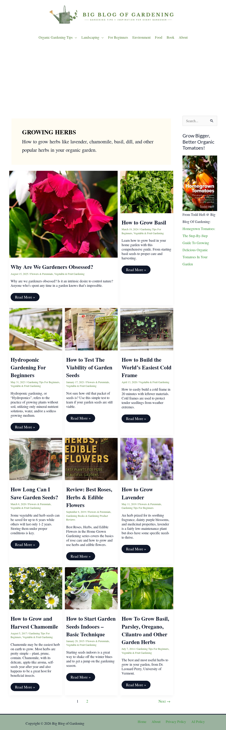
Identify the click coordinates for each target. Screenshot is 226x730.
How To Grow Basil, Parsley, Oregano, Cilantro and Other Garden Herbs (145, 630)
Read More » (25, 297)
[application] (75, 37)
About (156, 721)
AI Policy (198, 721)
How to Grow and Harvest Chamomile (34, 622)
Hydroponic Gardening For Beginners (28, 367)
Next (164, 701)
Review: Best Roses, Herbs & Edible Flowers (89, 497)
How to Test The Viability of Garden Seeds (89, 367)
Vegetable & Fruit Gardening (69, 274)
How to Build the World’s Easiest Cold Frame (146, 367)
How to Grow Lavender (137, 493)
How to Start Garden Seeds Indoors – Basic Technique (91, 626)
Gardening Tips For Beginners (43, 382)
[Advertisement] (113, 79)
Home (142, 721)
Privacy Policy (176, 721)
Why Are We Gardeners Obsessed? (52, 267)
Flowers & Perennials (41, 274)
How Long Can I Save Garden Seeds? (34, 493)
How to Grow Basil (144, 222)
